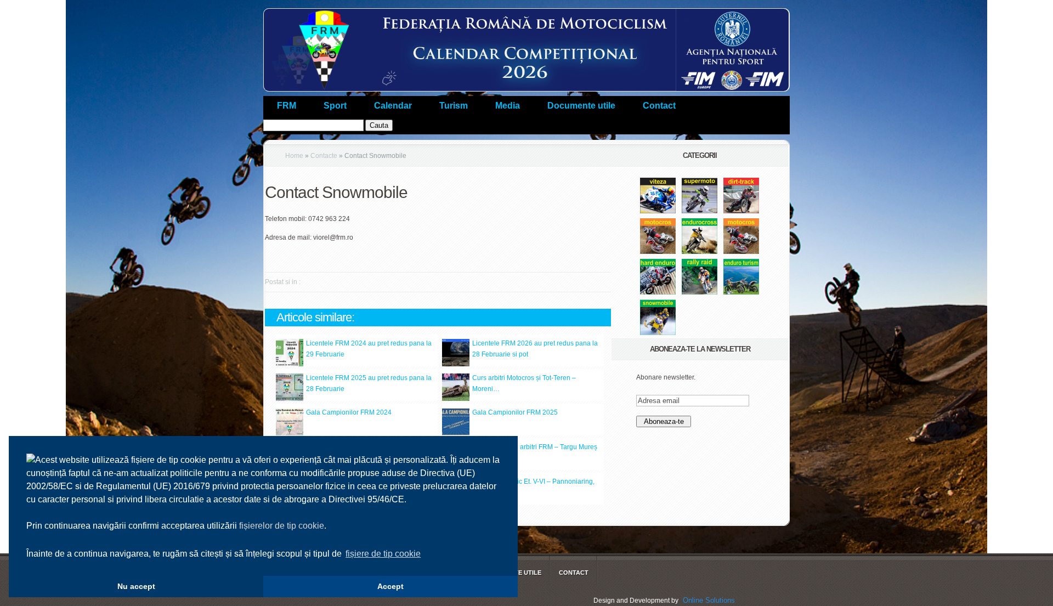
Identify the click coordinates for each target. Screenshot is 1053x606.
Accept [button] (390, 586)
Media (507, 105)
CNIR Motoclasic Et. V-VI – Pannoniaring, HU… (533, 487)
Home (294, 156)
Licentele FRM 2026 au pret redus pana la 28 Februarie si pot (535, 348)
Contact (659, 105)
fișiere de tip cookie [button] (383, 553)
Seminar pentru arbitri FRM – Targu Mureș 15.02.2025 (534, 452)
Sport (335, 105)
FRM (286, 105)
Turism (453, 105)
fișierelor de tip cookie (281, 525)
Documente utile (581, 105)
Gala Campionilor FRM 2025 (515, 412)
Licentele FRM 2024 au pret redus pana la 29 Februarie (369, 348)
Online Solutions (709, 600)
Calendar (393, 105)
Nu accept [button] (136, 586)
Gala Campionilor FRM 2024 (349, 412)
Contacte (323, 156)
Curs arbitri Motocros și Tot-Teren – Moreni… (524, 383)
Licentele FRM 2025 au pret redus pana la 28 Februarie (369, 383)
